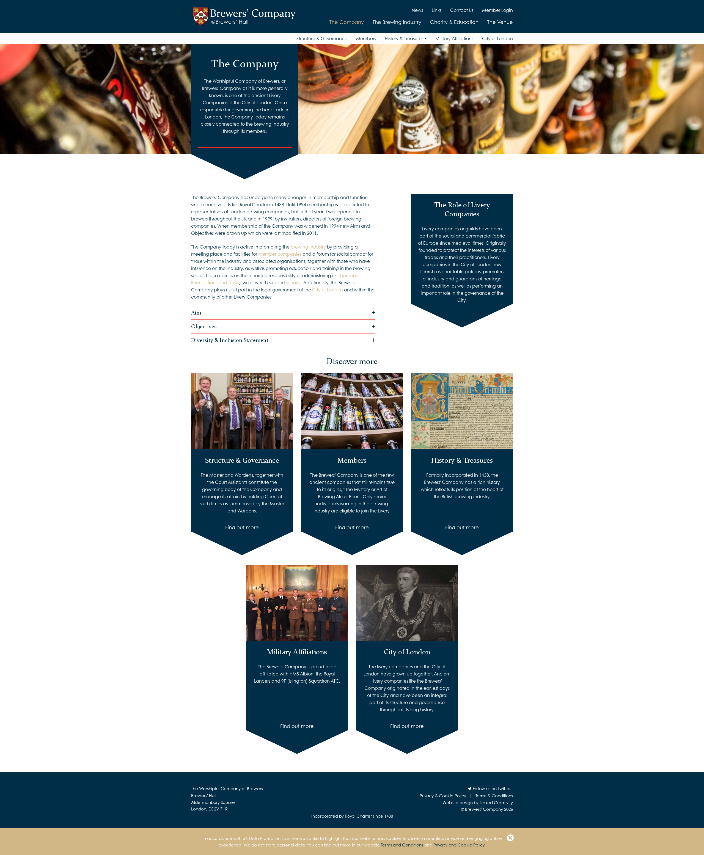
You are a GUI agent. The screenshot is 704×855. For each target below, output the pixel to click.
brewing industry (308, 247)
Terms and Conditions (402, 845)
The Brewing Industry (397, 22)
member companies (279, 254)
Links (436, 10)
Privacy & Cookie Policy (443, 796)
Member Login (497, 10)
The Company (346, 22)
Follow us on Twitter (491, 788)
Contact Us (461, 10)
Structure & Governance (321, 38)
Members (366, 38)
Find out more (242, 527)
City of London (497, 38)
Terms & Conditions (494, 796)
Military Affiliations (454, 38)
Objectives (203, 326)
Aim (196, 312)
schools (293, 282)
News (417, 10)
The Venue (500, 22)
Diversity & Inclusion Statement (229, 340)
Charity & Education (454, 22)
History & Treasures (404, 38)
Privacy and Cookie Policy (459, 845)
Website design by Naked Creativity (477, 802)
